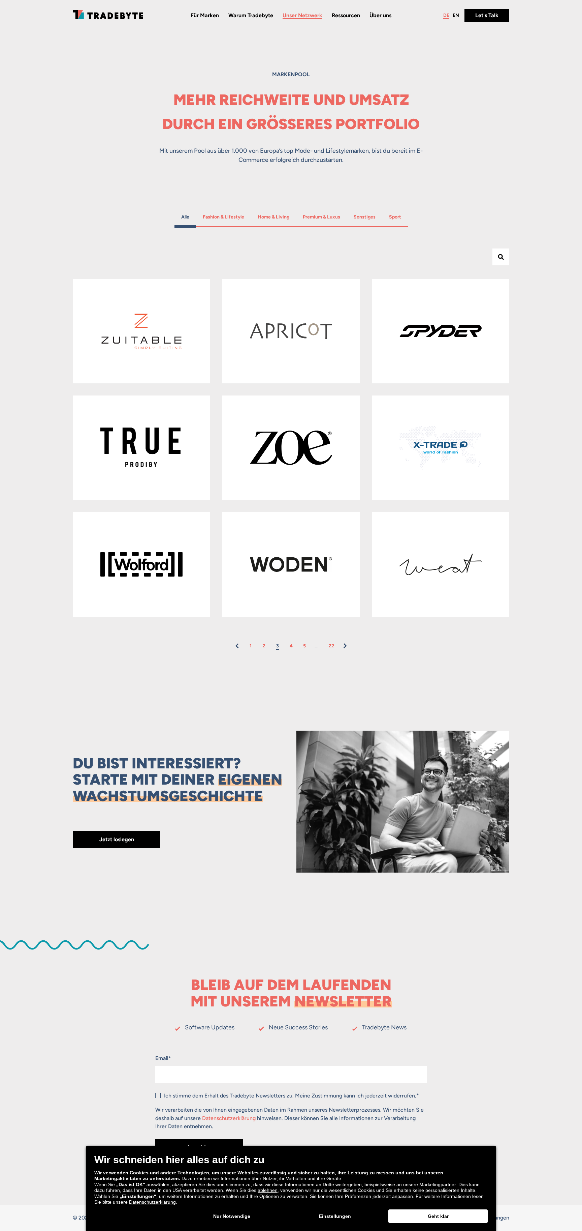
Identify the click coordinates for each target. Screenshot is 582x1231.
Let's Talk (486, 15)
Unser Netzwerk (302, 15)
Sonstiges (364, 217)
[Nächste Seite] (345, 645)
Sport (396, 217)
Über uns (380, 15)
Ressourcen (346, 15)
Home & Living (273, 217)
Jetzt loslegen (116, 839)
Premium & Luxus (321, 217)
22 (331, 646)
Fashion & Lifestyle (223, 217)
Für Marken (205, 15)
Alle (188, 217)
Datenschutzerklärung (229, 1118)
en (456, 15)
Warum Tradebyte (250, 15)
